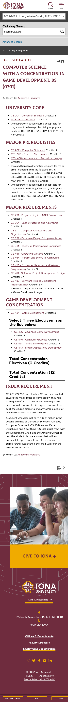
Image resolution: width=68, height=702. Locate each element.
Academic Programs (29, 98)
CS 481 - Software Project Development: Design (38, 273)
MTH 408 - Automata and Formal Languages (36, 158)
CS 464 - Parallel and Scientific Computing (35, 257)
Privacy (29, 676)
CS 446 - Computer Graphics (30, 339)
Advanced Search (12, 42)
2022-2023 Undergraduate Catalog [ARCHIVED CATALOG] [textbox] (34, 16)
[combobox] (34, 16)
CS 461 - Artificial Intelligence (31, 343)
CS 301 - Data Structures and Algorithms (34, 223)
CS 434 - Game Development (27, 313)
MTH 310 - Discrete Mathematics (30, 154)
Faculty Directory (39, 642)
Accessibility (46, 676)
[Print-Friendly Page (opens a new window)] (59, 61)
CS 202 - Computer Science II (28, 150)
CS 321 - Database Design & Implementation (36, 238)
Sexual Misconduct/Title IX (39, 679)
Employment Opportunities (39, 649)
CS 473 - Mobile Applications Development (38, 347)
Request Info (12, 698)
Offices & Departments (39, 636)
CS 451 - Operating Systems (27, 253)
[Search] (62, 31)
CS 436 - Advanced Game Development (36, 332)
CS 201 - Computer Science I (27, 115)
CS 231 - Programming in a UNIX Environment (37, 215)
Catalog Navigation (17, 50)
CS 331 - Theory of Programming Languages (36, 246)
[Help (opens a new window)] (63, 61)
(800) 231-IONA (39, 624)
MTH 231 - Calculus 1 (23, 119)
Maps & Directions (38, 600)
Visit (37, 698)
